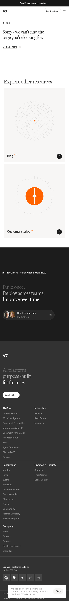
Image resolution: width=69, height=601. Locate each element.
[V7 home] (5, 11)
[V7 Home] (5, 355)
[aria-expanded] (64, 11)
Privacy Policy (28, 594)
